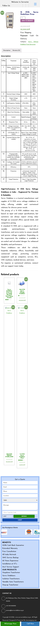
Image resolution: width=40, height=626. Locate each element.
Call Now (30, 624)
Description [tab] (6, 50)
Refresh (24, 516)
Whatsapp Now (10, 624)
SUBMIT (20, 520)
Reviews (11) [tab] (16, 50)
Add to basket (27, 20)
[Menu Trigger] (35, 4)
